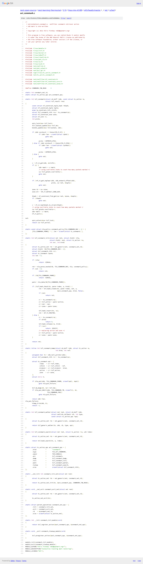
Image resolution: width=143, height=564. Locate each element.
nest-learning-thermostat (49, 10)
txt (134, 561)
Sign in (139, 3)
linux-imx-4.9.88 (75, 10)
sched (112, 10)
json (139, 561)
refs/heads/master (92, 10)
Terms (24, 561)
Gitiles (13, 561)
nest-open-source (28, 10)
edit (69, 18)
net (106, 10)
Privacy (18, 561)
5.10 (64, 10)
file (63, 18)
